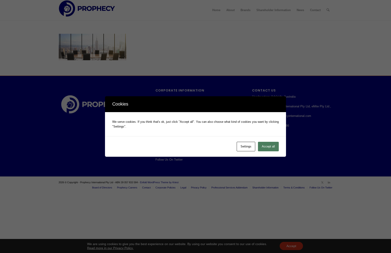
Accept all (268, 146)
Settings (246, 146)
